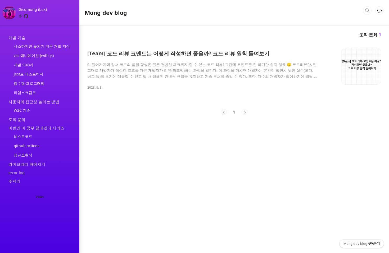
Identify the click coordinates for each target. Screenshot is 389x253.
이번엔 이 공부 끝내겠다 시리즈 (36, 127)
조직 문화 (16, 119)
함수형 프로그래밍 (29, 83)
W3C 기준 (22, 110)
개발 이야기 (23, 64)
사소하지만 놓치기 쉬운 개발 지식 (42, 46)
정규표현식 (23, 154)
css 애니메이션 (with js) (34, 55)
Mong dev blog (106, 12)
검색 (367, 11)
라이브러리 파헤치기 (26, 164)
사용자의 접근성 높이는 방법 (33, 101)
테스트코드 (23, 136)
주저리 (14, 181)
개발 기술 (16, 37)
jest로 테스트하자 (28, 73)
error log (16, 172)
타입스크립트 (25, 92)
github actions (26, 145)
